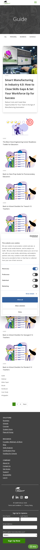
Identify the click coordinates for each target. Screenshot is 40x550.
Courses (6, 426)
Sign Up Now (14, 541)
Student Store (8, 429)
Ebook (3, 385)
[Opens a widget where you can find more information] (33, 546)
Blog (4, 445)
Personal (13, 37)
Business (23, 37)
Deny (20, 312)
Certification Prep (9, 451)
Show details (30, 293)
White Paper (5, 382)
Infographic (4, 395)
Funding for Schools (10, 454)
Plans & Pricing (8, 432)
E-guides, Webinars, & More (12, 442)
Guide (3, 376)
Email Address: (8, 524)
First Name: (7, 516)
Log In (5, 478)
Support (6, 472)
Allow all (20, 299)
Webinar (3, 379)
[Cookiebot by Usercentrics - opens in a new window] (30, 236)
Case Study (4, 392)
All (5, 37)
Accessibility (7, 475)
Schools (33, 37)
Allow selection (20, 306)
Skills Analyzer (8, 448)
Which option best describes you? (14, 532)
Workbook (4, 389)
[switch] (35, 274)
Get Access (6, 469)
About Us (6, 463)
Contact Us (7, 466)
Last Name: (24, 516)
